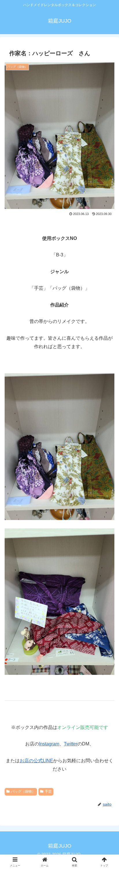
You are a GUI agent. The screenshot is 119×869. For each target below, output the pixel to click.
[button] (107, 757)
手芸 (48, 791)
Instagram (49, 743)
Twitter (70, 743)
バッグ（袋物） (23, 791)
